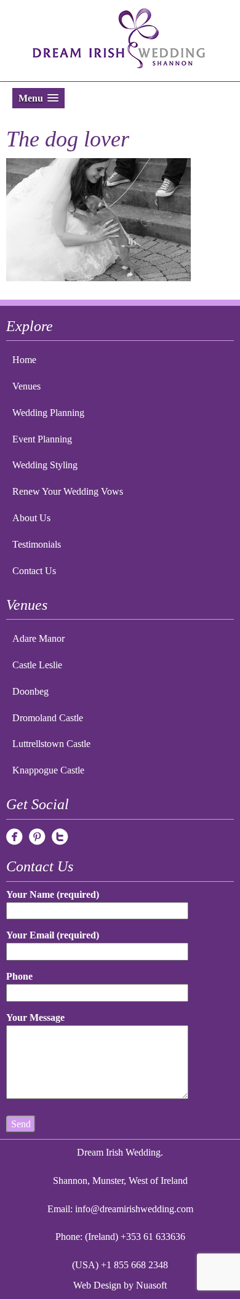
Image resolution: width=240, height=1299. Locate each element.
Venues (26, 386)
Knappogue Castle (48, 770)
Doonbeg (30, 691)
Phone (19, 976)
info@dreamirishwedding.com (134, 1209)
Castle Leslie (37, 665)
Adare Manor (38, 638)
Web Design (97, 1285)
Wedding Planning (48, 412)
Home (24, 359)
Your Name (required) (52, 894)
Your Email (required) (52, 935)
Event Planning (42, 439)
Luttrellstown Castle (51, 743)
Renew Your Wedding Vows (67, 491)
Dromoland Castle (47, 718)
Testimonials (36, 544)
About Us (31, 518)
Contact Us (34, 571)
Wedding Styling (45, 465)
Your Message (35, 1017)
